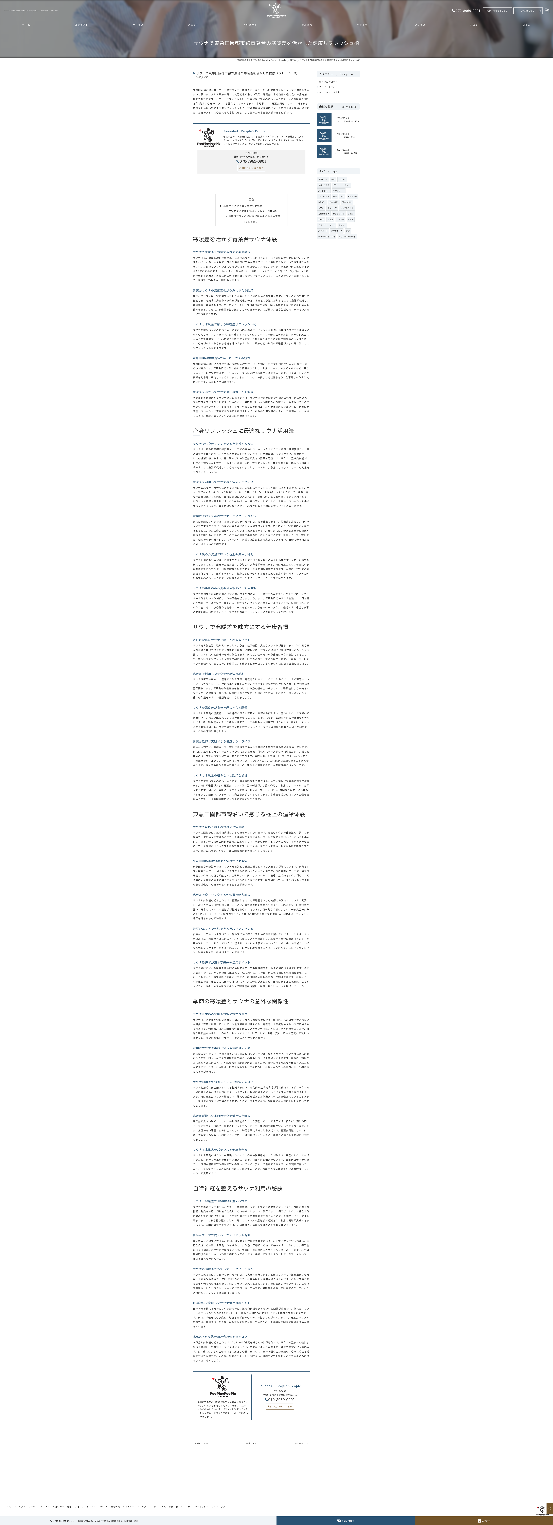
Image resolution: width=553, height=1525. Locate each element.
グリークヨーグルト (329, 92)
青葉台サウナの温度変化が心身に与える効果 (254, 216)
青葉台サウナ (323, 213)
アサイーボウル (327, 86)
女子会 (321, 208)
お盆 (333, 179)
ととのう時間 (323, 196)
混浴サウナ (323, 179)
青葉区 (351, 213)
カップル (342, 179)
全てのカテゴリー (328, 81)
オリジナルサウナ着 (347, 236)
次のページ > (301, 1443)
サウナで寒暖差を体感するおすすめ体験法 (253, 210)
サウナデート (338, 191)
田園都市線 (352, 196)
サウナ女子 (332, 208)
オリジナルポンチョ (326, 236)
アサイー (342, 225)
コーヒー (340, 219)
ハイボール (323, 231)
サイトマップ (218, 1506)
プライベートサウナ (341, 185)
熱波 (335, 196)
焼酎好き (322, 202)
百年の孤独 (347, 202)
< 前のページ (201, 1443)
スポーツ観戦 (323, 185)
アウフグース (336, 231)
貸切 (348, 231)
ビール (350, 219)
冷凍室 (330, 219)
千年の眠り (334, 202)
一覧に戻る (251, 1443)
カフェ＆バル (338, 213)
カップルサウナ (347, 208)
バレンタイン (323, 191)
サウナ (321, 219)
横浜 (342, 196)
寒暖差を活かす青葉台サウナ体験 (243, 205)
